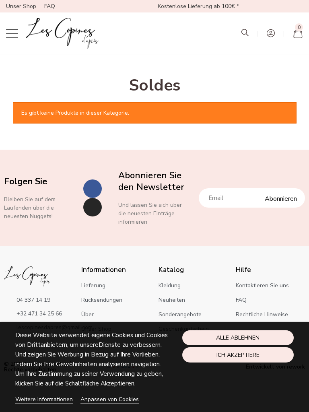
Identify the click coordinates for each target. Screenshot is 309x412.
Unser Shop (21, 6)
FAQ (49, 6)
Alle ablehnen (238, 338)
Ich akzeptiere (238, 355)
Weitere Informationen (44, 399)
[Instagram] (92, 207)
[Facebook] (92, 188)
